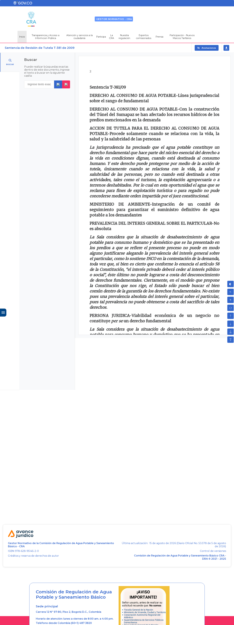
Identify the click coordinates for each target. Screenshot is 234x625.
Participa (101, 36)
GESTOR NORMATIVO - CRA (114, 19)
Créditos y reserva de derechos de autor (33, 555)
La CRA (111, 37)
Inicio (22, 36)
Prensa (159, 36)
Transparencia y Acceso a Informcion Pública (45, 37)
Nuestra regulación (124, 37)
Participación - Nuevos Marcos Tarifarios (182, 37)
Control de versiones (213, 551)
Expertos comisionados (143, 37)
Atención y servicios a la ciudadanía (79, 37)
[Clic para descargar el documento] (226, 48)
